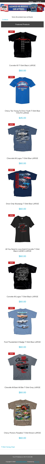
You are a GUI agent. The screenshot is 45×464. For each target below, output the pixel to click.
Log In (38, 2)
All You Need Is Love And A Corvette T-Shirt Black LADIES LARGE (22, 250)
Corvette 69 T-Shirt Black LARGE (22, 65)
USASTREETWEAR (21, 461)
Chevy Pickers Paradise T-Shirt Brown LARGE (22, 433)
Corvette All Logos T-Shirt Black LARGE (22, 297)
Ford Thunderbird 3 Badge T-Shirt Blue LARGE (22, 342)
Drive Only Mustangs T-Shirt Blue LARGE (22, 204)
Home (31, 2)
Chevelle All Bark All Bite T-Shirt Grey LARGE (22, 387)
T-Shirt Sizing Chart (8, 447)
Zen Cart (36, 461)
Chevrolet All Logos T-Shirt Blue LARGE (22, 158)
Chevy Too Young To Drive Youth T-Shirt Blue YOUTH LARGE (22, 112)
